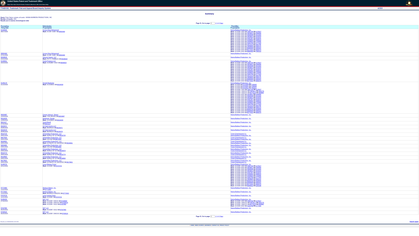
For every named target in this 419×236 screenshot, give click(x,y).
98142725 (4, 134)
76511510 (250, 45)
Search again (414, 221)
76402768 (250, 43)
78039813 (250, 36)
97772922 (4, 192)
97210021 (246, 86)
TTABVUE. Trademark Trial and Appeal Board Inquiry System (25, 8)
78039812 (250, 33)
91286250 (4, 199)
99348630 (4, 57)
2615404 (258, 35)
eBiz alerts (39, 4)
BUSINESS (208, 225)
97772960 (4, 188)
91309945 (4, 30)
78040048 (250, 35)
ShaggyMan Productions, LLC (52, 134)
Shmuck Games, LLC (49, 57)
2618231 (258, 38)
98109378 (4, 130)
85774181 (250, 49)
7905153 (258, 51)
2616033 (258, 36)
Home (8, 4)
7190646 (254, 86)
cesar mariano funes (49, 195)
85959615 (250, 186)
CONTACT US (215, 225)
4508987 (261, 93)
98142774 (4, 153)
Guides (23, 4)
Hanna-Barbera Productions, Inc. (241, 30)
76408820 (250, 41)
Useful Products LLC (49, 61)
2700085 (258, 41)
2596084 (258, 33)
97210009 (246, 84)
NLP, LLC (46, 199)
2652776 (261, 91)
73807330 (250, 31)
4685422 (258, 48)
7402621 (254, 88)
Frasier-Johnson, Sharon (50, 114)
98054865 (4, 145)
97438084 (64, 201)
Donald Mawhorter (48, 83)
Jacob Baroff (47, 122)
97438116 (65, 202)
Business (33, 4)
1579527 (258, 31)
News (44, 4)
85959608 (250, 48)
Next (221, 23)
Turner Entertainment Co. (239, 134)
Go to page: (206, 23)
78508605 (250, 46)
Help (47, 4)
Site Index (13, 4)
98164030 (60, 84)
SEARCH (201, 225)
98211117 (4, 122)
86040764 (250, 109)
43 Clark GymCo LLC (49, 126)
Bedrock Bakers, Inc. (49, 188)
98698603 (63, 63)
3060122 (258, 46)
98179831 (4, 160)
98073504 (4, 137)
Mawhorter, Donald (48, 118)
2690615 (258, 40)
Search (19, 4)
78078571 (253, 91)
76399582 (250, 40)
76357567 (250, 38)
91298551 (4, 61)
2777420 (258, 43)
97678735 (59, 166)
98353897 (4, 114)
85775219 (253, 93)
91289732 (4, 164)
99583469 (62, 31)
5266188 (258, 186)
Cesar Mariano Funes (49, 164)
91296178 (4, 83)
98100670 (4, 149)
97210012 (246, 88)
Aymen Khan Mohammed (51, 30)
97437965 (63, 204)
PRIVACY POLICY (224, 225)
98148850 (4, 157)
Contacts (27, 4)
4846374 (258, 49)
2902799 (258, 45)
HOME (192, 225)
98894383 (250, 51)
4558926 (258, 109)
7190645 (254, 84)
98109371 (4, 126)
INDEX (196, 225)
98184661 (4, 141)
